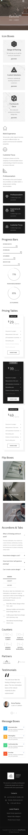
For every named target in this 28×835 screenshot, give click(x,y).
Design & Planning (14, 49)
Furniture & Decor (14, 105)
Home (10, 20)
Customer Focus (9, 154)
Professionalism (9, 176)
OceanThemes (21, 830)
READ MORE (14, 59)
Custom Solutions (14, 75)
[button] (12, 713)
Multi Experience (9, 133)
